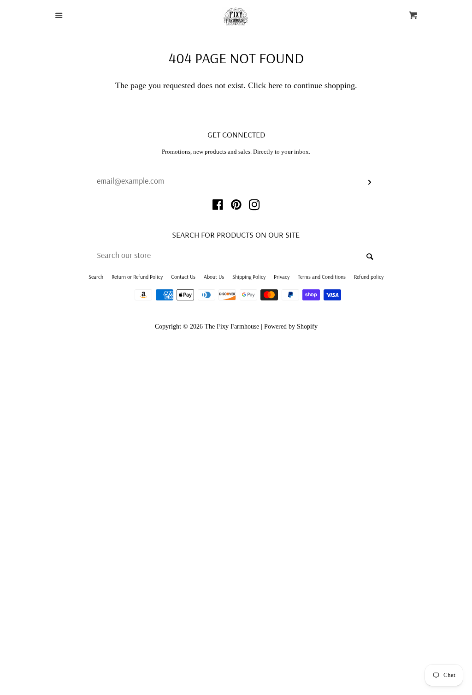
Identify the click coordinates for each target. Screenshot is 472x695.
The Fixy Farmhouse (232, 326)
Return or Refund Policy (137, 276)
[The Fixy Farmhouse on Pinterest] (236, 206)
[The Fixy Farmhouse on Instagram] (254, 206)
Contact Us (183, 276)
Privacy (281, 276)
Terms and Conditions (322, 276)
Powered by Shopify (291, 326)
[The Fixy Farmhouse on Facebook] (218, 206)
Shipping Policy (249, 276)
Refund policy (369, 276)
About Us (214, 276)
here (275, 85)
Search (95, 276)
